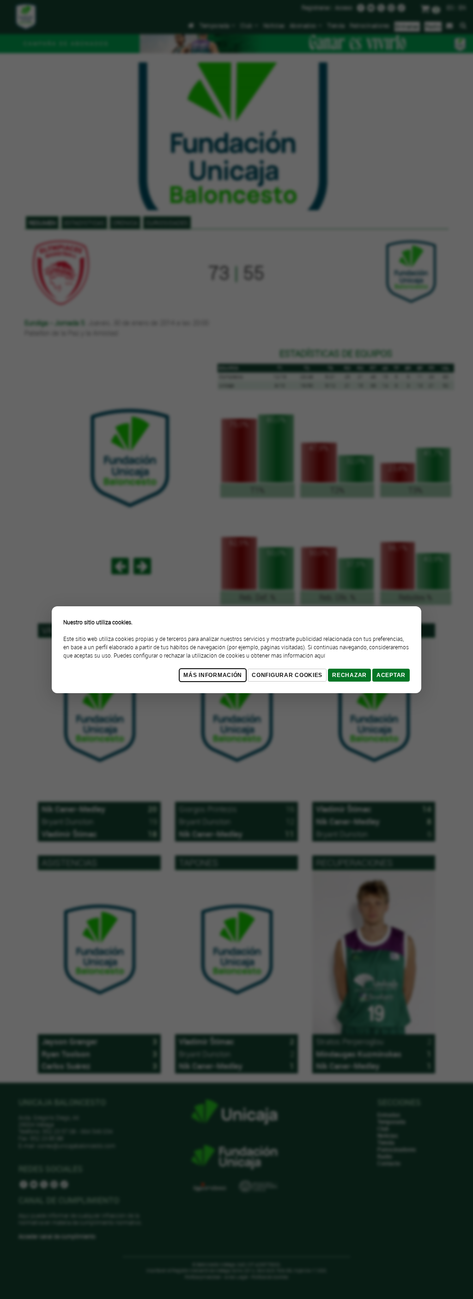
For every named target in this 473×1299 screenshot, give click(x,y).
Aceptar (391, 675)
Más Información (212, 675)
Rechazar (349, 675)
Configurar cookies (287, 675)
